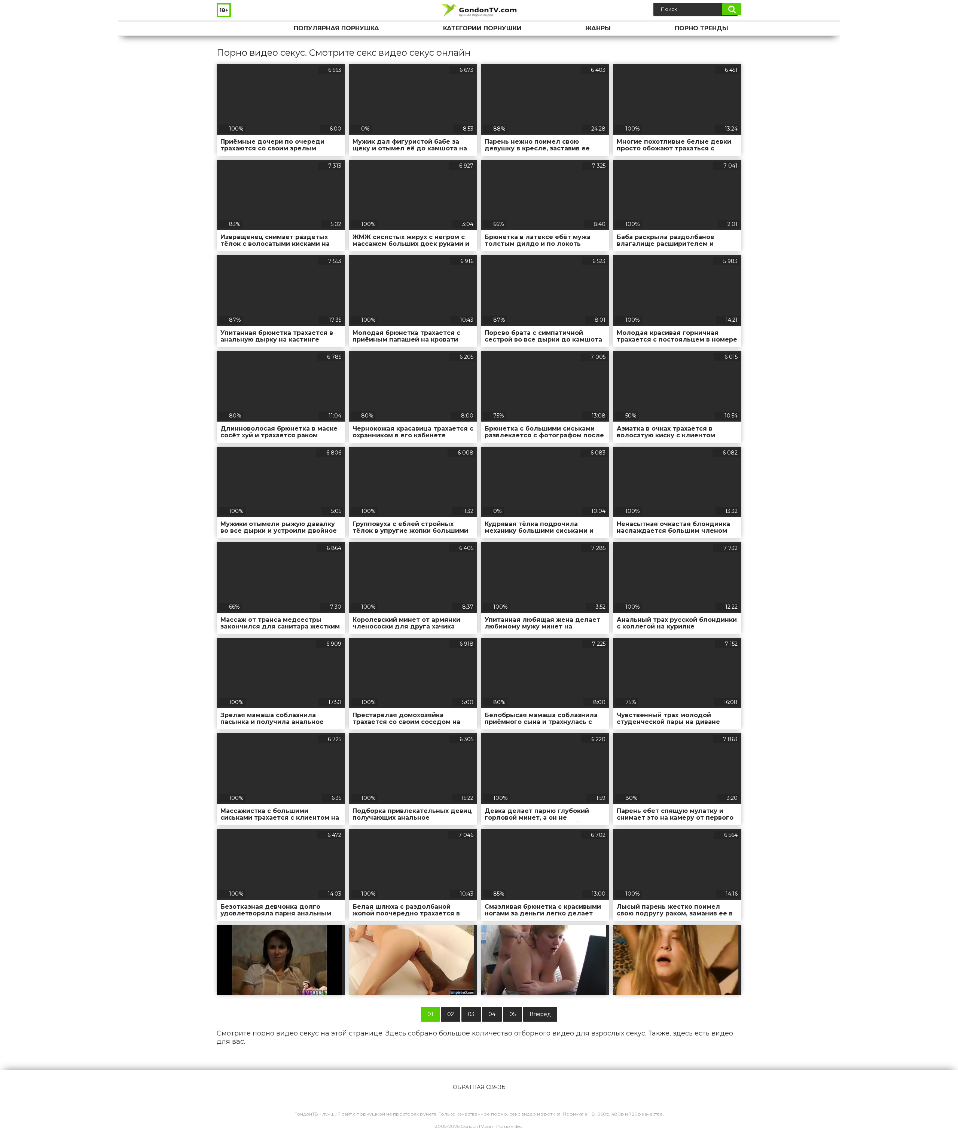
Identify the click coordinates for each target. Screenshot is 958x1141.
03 (471, 1014)
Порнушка (230, 28)
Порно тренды (701, 28)
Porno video (509, 1126)
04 (491, 1014)
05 (512, 1014)
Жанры (598, 28)
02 (450, 1014)
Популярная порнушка (336, 28)
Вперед (540, 1014)
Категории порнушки (482, 28)
